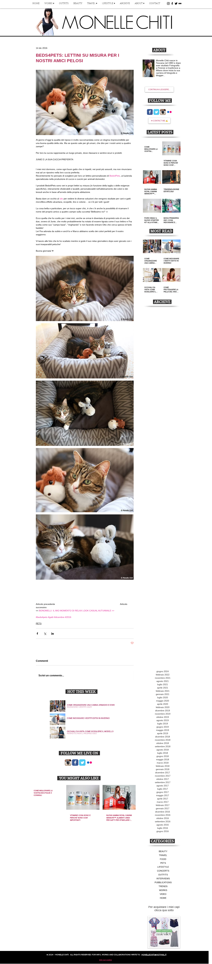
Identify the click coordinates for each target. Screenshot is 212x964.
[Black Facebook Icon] (172, 3)
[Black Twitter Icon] (176, 3)
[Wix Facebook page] (75, 762)
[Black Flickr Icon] (180, 3)
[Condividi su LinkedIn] (52, 633)
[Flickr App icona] (89, 762)
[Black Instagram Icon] (168, 3)
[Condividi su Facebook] (37, 633)
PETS (38, 623)
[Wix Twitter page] (82, 762)
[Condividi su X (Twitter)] (44, 633)
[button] (49, 4)
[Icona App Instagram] (68, 762)
